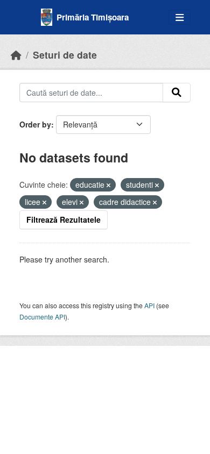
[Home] (16, 54)
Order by (35, 124)
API (149, 305)
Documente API (42, 316)
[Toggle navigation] (180, 17)
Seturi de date (65, 54)
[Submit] (177, 92)
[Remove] (108, 185)
